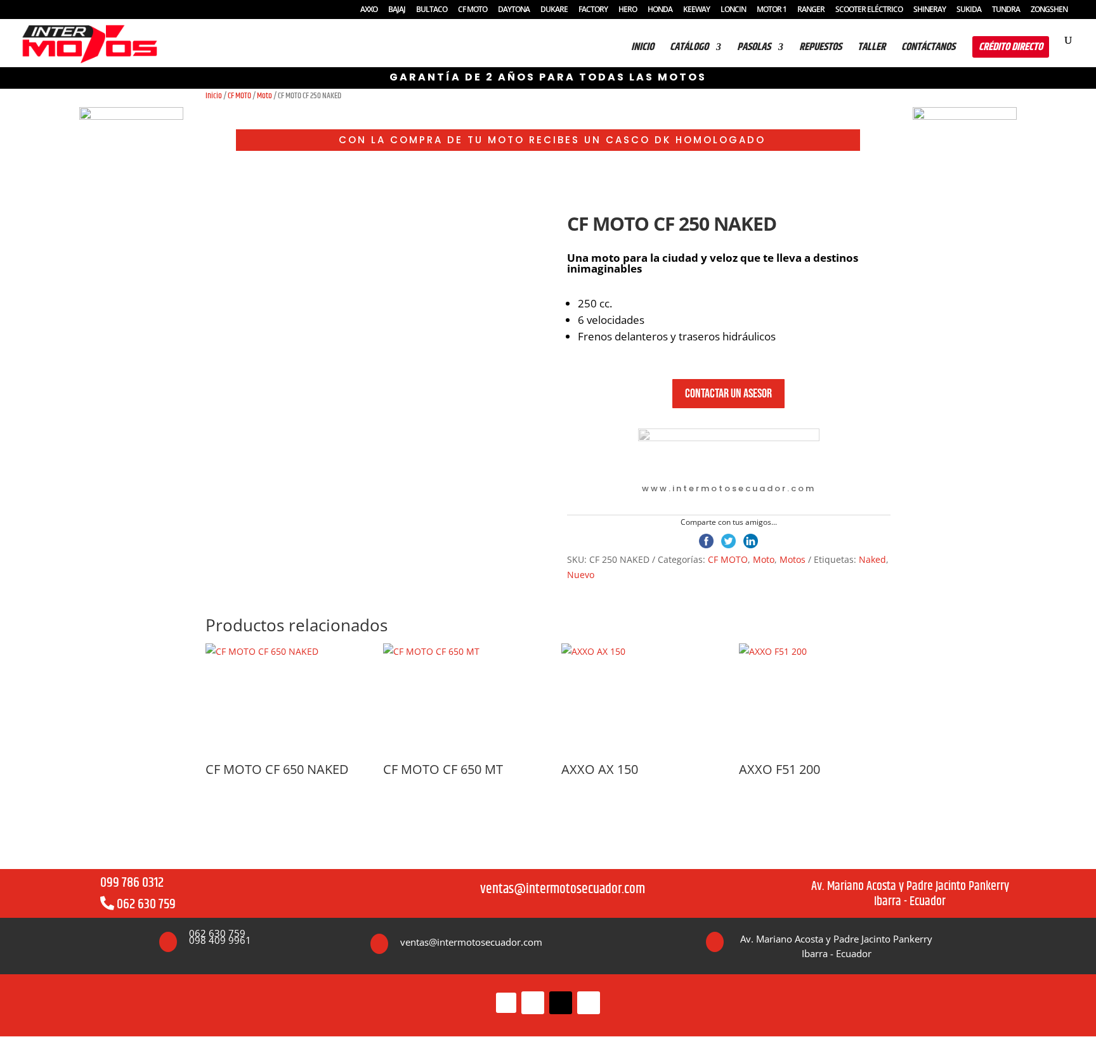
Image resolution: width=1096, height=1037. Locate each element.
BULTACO (431, 10)
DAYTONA (514, 10)
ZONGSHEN (1049, 10)
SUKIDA (968, 10)
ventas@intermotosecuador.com (562, 889)
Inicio (214, 95)
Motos (793, 559)
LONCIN (733, 10)
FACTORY (593, 10)
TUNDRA (1006, 10)
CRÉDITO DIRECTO (1011, 47)
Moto (264, 95)
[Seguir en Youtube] (588, 1002)
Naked (872, 559)
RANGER (811, 10)
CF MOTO (472, 10)
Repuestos (820, 48)
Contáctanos (928, 48)
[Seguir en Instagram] (532, 1002)
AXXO (368, 10)
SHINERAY (929, 10)
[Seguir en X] (560, 1002)
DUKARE (554, 10)
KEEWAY (696, 10)
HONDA (660, 10)
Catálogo (689, 48)
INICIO (642, 48)
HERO (627, 10)
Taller (871, 48)
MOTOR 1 (771, 10)
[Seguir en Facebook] (506, 1003)
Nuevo (580, 575)
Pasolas (754, 48)
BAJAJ (396, 10)
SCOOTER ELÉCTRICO (869, 10)
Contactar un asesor (728, 393)
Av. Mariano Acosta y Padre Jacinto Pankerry (910, 886)
